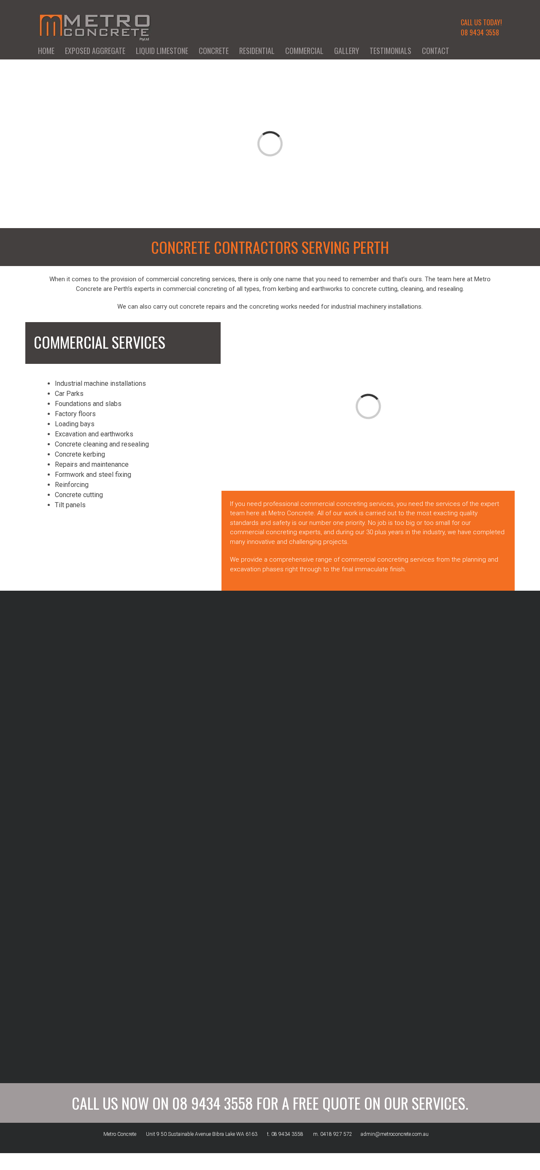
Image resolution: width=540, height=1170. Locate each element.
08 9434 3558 (480, 32)
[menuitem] (51, 50)
